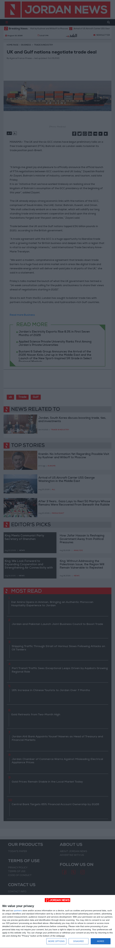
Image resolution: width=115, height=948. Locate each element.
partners (18, 910)
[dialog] (57, 921)
